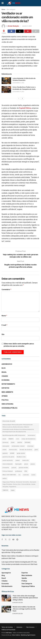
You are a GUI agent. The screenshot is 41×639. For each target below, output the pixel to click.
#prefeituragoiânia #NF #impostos (14, 435)
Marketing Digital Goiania (28, 635)
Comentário (6, 289)
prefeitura (18, 471)
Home (3, 9)
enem (4, 449)
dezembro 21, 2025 (19, 82)
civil (17, 439)
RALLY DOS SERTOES (9, 474)
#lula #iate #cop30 (9, 421)
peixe (26, 464)
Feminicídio (13, 449)
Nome (4, 316)
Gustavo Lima (21, 457)
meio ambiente (8, 464)
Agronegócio (7, 364)
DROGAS (27, 442)
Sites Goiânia (16, 635)
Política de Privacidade (8, 629)
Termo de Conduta (7, 627)
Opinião (5, 396)
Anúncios (19, 627)
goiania (5, 453)
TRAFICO (5, 490)
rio (19, 474)
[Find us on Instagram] (9, 539)
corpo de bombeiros (28, 439)
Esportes (5, 388)
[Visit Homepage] (13, 3)
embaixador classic (18, 446)
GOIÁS (12, 453)
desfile (19, 442)
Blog (3, 368)
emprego (30, 446)
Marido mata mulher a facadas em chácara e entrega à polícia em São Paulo (24, 609)
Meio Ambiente (7, 392)
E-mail (4, 325)
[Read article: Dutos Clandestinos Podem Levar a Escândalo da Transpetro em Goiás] (6, 89)
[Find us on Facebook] (2, 539)
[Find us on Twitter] (6, 539)
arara (4, 439)
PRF (26, 471)
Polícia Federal (8, 471)
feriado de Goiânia (26, 449)
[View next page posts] (22, 98)
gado (36, 449)
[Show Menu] (3, 3)
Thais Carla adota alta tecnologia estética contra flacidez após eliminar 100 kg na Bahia (25, 598)
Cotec (13, 442)
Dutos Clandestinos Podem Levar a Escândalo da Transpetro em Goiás (24, 88)
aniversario (31, 435)
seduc (5, 478)
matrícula (25, 460)
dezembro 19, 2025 (19, 91)
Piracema (6, 467)
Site (3, 334)
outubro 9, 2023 (27, 26)
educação (6, 446)
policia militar (23, 467)
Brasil (4, 372)
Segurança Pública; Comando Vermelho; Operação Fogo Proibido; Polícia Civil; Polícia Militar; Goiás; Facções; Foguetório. (19, 484)
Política (5, 400)
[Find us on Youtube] (13, 539)
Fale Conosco (30, 627)
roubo (33, 474)
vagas (13, 490)
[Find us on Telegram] (17, 539)
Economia (5, 380)
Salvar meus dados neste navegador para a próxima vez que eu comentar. (19, 345)
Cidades (5, 376)
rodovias (26, 474)
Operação (18, 464)
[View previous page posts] (18, 98)
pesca (33, 464)
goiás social (21, 453)
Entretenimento (8, 384)
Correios (5, 442)
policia (14, 467)
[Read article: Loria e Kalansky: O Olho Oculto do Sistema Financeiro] (6, 80)
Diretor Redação (13, 26)
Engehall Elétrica (25, 108)
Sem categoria (11, 9)
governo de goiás (8, 457)
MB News (9, 632)
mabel (18, 460)
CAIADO (11, 439)
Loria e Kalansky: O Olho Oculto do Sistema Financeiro (24, 79)
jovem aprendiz (8, 460)
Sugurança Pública (9, 408)
